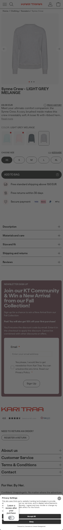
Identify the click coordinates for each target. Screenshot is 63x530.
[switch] (11, 518)
